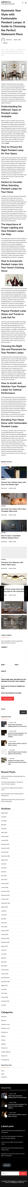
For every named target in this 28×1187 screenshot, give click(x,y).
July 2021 (3, 1005)
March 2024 (4, 926)
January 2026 (4, 840)
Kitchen (3, 1040)
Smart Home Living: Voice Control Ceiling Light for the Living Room (13, 590)
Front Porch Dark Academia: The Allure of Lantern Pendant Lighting (17, 735)
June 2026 (3, 820)
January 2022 (4, 997)
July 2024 (3, 911)
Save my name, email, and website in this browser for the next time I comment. (13, 680)
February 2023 (5, 969)
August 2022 (4, 985)
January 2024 (4, 934)
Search (3, 709)
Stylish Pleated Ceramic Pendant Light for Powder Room (17, 753)
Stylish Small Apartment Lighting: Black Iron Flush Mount (17, 725)
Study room (4, 1056)
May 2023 (3, 958)
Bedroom (3, 1020)
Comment (4, 647)
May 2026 (3, 824)
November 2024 (5, 895)
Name (3, 664)
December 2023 (5, 938)
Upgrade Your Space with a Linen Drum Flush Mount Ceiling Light (17, 762)
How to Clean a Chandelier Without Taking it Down (11, 537)
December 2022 (5, 977)
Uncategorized (5, 1059)
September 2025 (5, 856)
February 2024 (5, 930)
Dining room (4, 1032)
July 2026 (3, 817)
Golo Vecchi (9, 39)
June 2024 (3, 915)
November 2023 (5, 942)
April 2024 (3, 922)
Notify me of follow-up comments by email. (13, 687)
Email (17, 664)
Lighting (5, 43)
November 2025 (5, 848)
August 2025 (4, 860)
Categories (4, 1077)
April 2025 (3, 875)
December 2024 (5, 891)
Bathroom (4, 1016)
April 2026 (3, 828)
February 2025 (5, 883)
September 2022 (5, 981)
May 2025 (3, 871)
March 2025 (4, 879)
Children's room (5, 1024)
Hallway (3, 1036)
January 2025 (4, 887)
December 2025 (5, 844)
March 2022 (4, 993)
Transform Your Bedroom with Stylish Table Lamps (12, 563)
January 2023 (4, 973)
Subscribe (6, 1165)
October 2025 (4, 852)
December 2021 (5, 1001)
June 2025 (3, 868)
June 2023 (3, 954)
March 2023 (4, 966)
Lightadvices (6, 2)
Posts (2, 1071)
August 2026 (4, 813)
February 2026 (5, 836)
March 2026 (4, 832)
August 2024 (4, 907)
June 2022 (3, 989)
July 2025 (3, 864)
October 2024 (4, 899)
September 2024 (5, 903)
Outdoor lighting (5, 1052)
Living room (4, 1048)
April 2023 (3, 962)
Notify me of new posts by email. (11, 693)
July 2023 (3, 950)
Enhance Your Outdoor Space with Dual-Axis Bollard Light (13, 483)
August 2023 (4, 946)
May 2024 (3, 919)
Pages (2, 1074)
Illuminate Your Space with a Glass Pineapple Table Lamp (13, 510)
